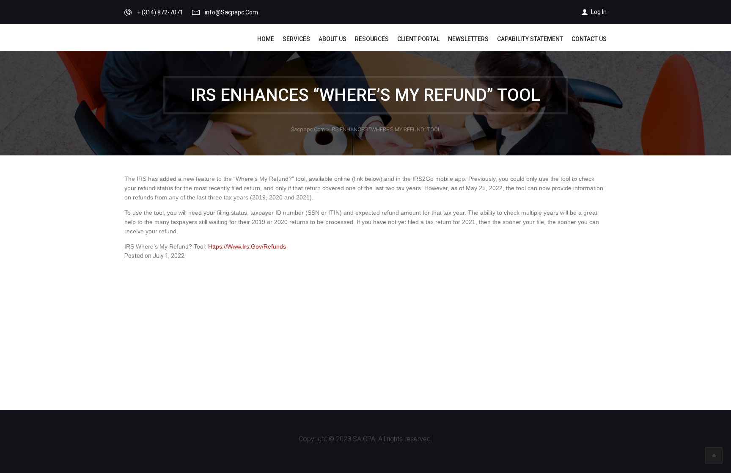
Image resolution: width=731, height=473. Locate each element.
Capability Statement (530, 39)
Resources (372, 39)
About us (332, 39)
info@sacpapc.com (231, 12)
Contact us (589, 39)
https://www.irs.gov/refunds (247, 246)
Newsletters (468, 39)
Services (296, 39)
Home (265, 39)
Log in (599, 11)
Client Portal (418, 39)
